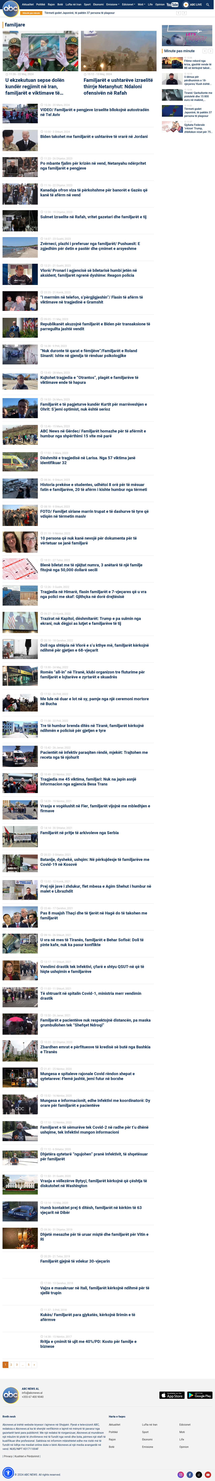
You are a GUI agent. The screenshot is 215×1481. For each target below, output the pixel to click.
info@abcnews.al (32, 1393)
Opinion (160, 5)
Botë (60, 5)
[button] (8, 1473)
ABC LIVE (196, 4)
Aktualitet (28, 5)
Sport (87, 5)
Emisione (111, 5)
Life (150, 5)
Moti (140, 5)
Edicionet (127, 5)
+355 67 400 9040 (33, 1397)
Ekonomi (98, 5)
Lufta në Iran (73, 5)
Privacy (8, 1456)
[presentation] (205, 51)
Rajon (51, 5)
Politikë (40, 5)
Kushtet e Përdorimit (27, 1456)
